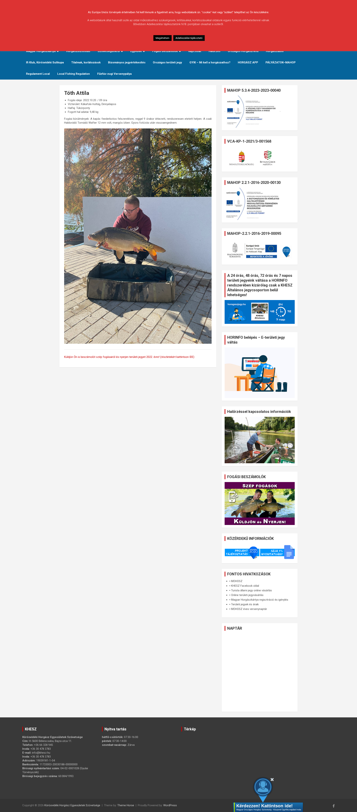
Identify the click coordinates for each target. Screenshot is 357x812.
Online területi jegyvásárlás (247, 595)
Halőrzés (214, 51)
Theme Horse (125, 805)
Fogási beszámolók (165, 51)
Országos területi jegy (167, 62)
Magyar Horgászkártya (41, 51)
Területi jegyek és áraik (245, 604)
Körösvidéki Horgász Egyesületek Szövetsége (72, 805)
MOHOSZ (236, 581)
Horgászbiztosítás (78, 51)
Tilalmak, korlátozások (86, 62)
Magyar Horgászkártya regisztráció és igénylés (259, 599)
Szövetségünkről (109, 51)
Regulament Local (38, 73)
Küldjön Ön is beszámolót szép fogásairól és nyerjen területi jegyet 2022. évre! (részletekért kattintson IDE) (129, 357)
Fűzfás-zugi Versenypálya (114, 73)
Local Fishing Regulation (73, 73)
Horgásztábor (275, 51)
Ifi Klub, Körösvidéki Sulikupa (45, 62)
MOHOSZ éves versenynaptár (249, 609)
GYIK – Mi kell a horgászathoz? (209, 62)
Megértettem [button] (162, 38)
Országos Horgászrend (243, 51)
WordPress (170, 805)
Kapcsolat (194, 51)
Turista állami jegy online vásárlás (251, 590)
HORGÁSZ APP (248, 62)
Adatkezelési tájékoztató (189, 38)
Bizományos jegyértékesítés (126, 62)
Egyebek (136, 51)
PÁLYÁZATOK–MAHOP (281, 62)
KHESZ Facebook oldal (245, 585)
